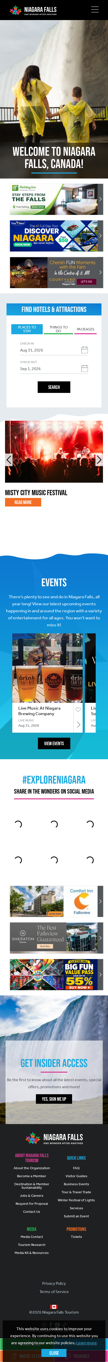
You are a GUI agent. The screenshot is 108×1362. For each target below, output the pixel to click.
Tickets (76, 1237)
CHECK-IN (27, 343)
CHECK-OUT (28, 362)
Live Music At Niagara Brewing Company (39, 710)
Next (99, 460)
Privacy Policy (54, 1283)
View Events (54, 743)
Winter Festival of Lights (76, 1200)
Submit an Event (76, 1216)
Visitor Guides (76, 1176)
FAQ (76, 1168)
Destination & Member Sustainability (31, 1186)
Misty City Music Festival (36, 492)
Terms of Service (54, 1291)
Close (54, 1353)
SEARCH (54, 387)
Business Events (76, 1184)
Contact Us (31, 1212)
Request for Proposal (32, 1204)
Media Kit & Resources (32, 1253)
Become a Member (31, 1176)
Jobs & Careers (31, 1196)
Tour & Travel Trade (76, 1192)
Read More (23, 502)
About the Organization (32, 1168)
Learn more (86, 1342)
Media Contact (32, 1237)
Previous (9, 460)
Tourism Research (31, 1245)
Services (76, 1208)
